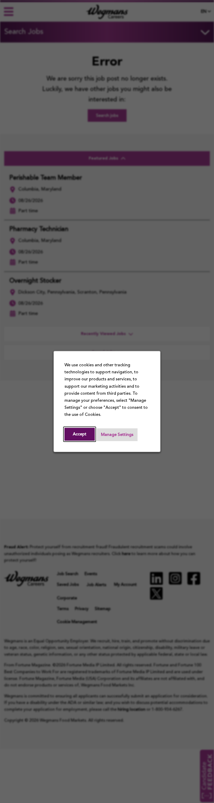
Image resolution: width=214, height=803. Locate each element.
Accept (79, 434)
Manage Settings (117, 435)
